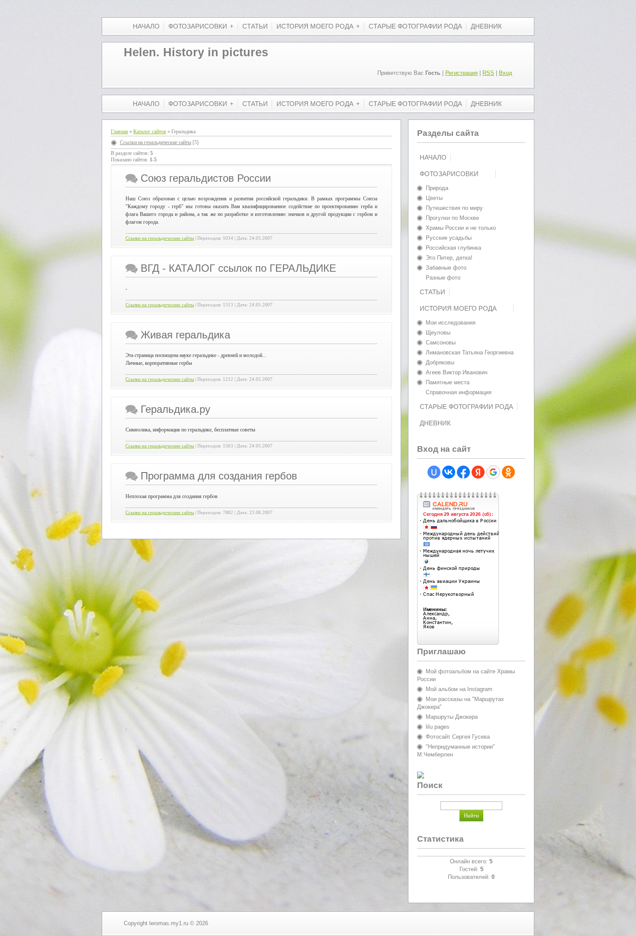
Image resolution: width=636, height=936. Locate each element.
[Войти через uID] (433, 472)
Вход (505, 73)
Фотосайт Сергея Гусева (458, 736)
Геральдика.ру (175, 409)
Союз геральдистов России (206, 178)
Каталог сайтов (149, 132)
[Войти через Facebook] (463, 472)
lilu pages (438, 727)
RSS (488, 73)
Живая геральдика (185, 335)
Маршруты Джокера (452, 717)
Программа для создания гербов (219, 476)
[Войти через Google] (493, 472)
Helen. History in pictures (196, 52)
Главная (119, 132)
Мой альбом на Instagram (459, 689)
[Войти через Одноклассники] (508, 472)
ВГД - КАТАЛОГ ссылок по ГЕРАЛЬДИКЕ (238, 268)
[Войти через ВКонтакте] (448, 472)
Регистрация (461, 73)
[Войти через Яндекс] (478, 472)
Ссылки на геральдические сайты (155, 142)
